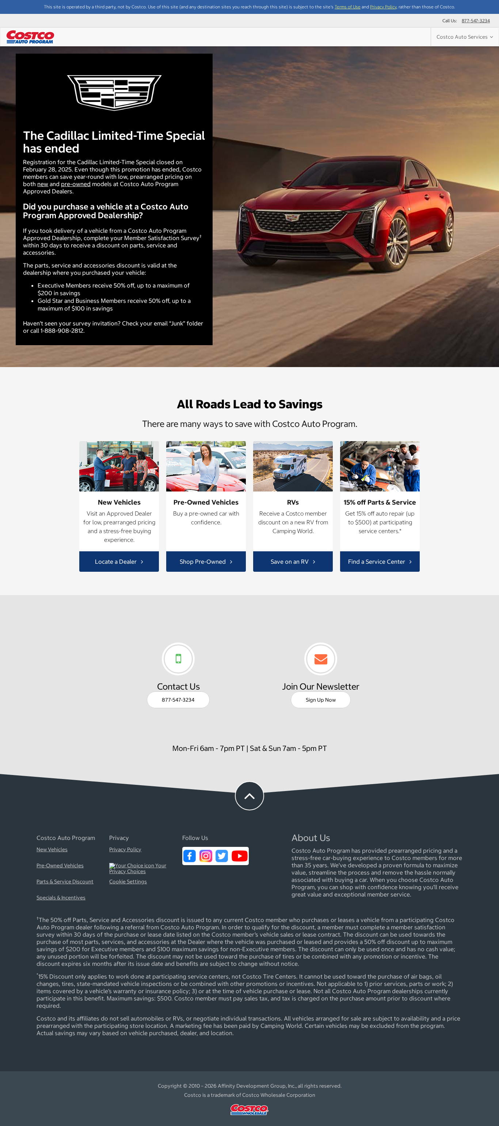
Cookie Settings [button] (128, 882)
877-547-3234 (476, 20)
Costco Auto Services (463, 37)
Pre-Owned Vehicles (60, 866)
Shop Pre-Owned (203, 561)
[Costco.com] (249, 1117)
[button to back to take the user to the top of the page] (249, 795)
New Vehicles (52, 850)
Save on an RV (290, 561)
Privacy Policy (383, 6)
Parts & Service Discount (65, 882)
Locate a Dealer (116, 561)
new (42, 184)
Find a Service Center (377, 561)
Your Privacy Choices (137, 869)
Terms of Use (348, 6)
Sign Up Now (321, 700)
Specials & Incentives (61, 898)
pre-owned (76, 184)
